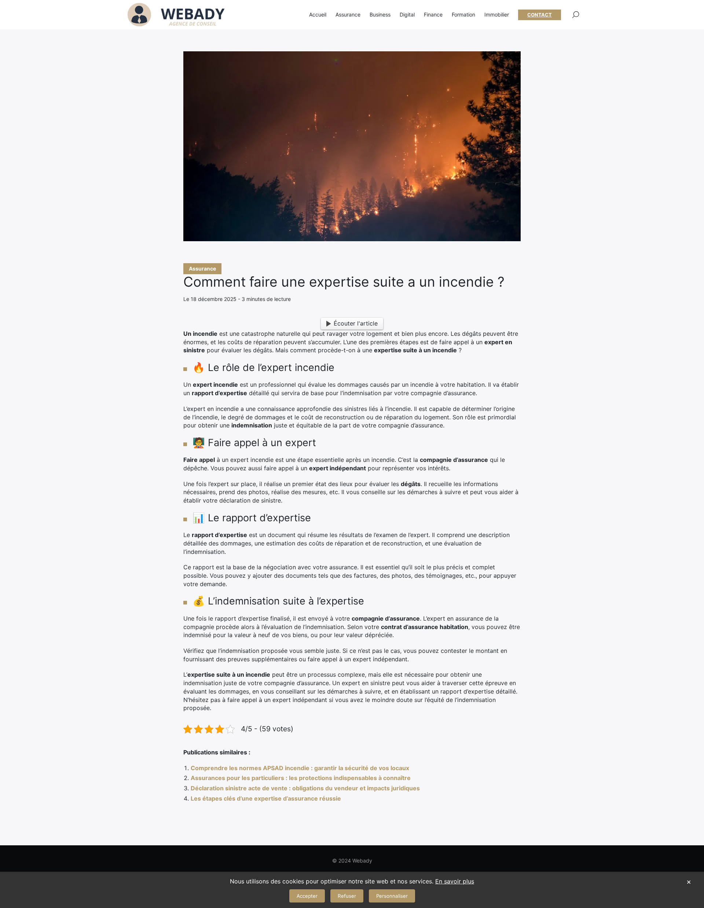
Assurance (202, 268)
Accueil (317, 14)
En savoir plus (454, 881)
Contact (539, 15)
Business (380, 14)
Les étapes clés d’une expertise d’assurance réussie (266, 798)
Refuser (347, 896)
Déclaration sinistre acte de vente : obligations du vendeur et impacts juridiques (305, 788)
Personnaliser (392, 896)
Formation (463, 14)
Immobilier (496, 14)
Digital (407, 14)
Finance (433, 14)
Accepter (307, 896)
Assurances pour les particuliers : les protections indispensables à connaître (301, 778)
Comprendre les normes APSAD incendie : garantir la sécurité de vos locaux (300, 768)
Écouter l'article (356, 323)
